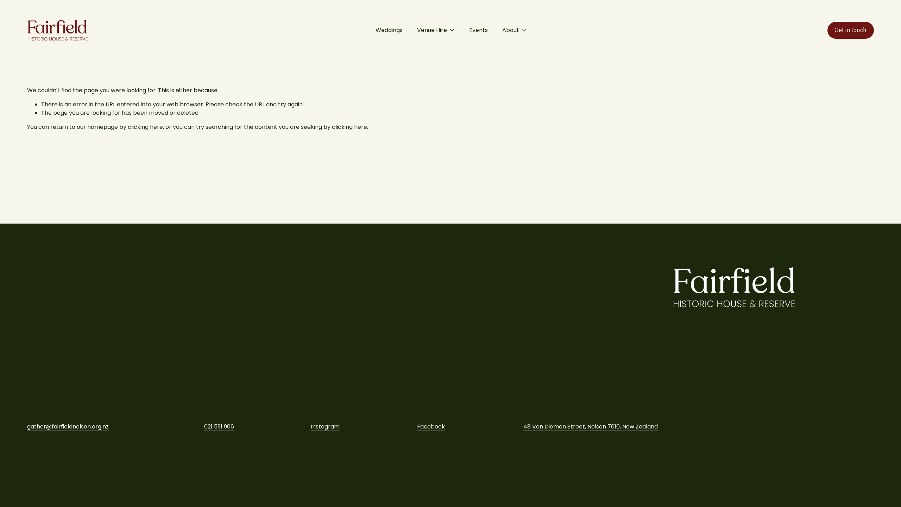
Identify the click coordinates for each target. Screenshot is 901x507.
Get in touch (850, 30)
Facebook (431, 427)
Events (478, 30)
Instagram (325, 427)
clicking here (145, 127)
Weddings (389, 30)
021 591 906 (219, 427)
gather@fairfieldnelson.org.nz (68, 427)
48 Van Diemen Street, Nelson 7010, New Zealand (590, 427)
